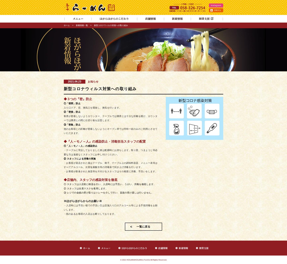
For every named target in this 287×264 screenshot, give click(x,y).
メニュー (78, 19)
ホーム (67, 25)
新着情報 (177, 19)
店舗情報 (150, 19)
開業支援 (203, 248)
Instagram (216, 5)
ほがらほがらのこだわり (114, 19)
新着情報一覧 (82, 25)
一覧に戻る (143, 226)
